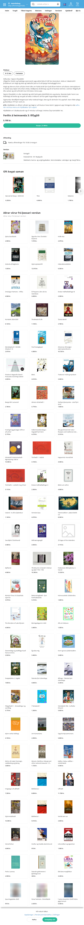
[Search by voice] (58, 4)
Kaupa (42, 126)
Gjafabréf (68, 11)
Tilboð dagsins (26, 11)
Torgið (15, 11)
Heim (7, 11)
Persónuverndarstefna (43, 915)
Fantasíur (19, 73)
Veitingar (48, 11)
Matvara (38, 11)
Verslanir (58, 11)
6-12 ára (8, 73)
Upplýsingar (28, 915)
